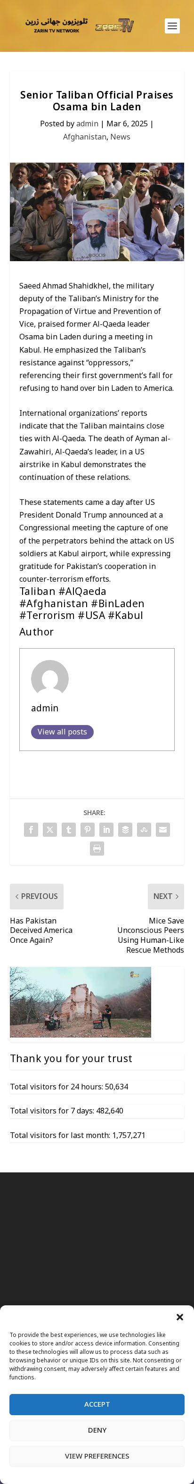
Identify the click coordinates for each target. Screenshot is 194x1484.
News (120, 137)
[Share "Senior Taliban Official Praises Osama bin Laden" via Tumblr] (68, 829)
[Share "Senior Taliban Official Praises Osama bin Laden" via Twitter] (49, 829)
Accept (97, 1404)
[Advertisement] (97, 1302)
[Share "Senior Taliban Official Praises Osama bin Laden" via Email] (163, 829)
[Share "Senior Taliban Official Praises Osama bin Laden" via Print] (97, 848)
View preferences (97, 1456)
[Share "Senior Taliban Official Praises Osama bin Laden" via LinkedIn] (106, 829)
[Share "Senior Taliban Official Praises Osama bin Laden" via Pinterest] (87, 829)
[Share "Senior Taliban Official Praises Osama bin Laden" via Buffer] (125, 829)
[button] (180, 1317)
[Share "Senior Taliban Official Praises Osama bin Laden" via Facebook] (31, 829)
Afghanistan (84, 137)
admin (87, 124)
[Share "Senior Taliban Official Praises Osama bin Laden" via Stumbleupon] (144, 829)
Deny (97, 1430)
